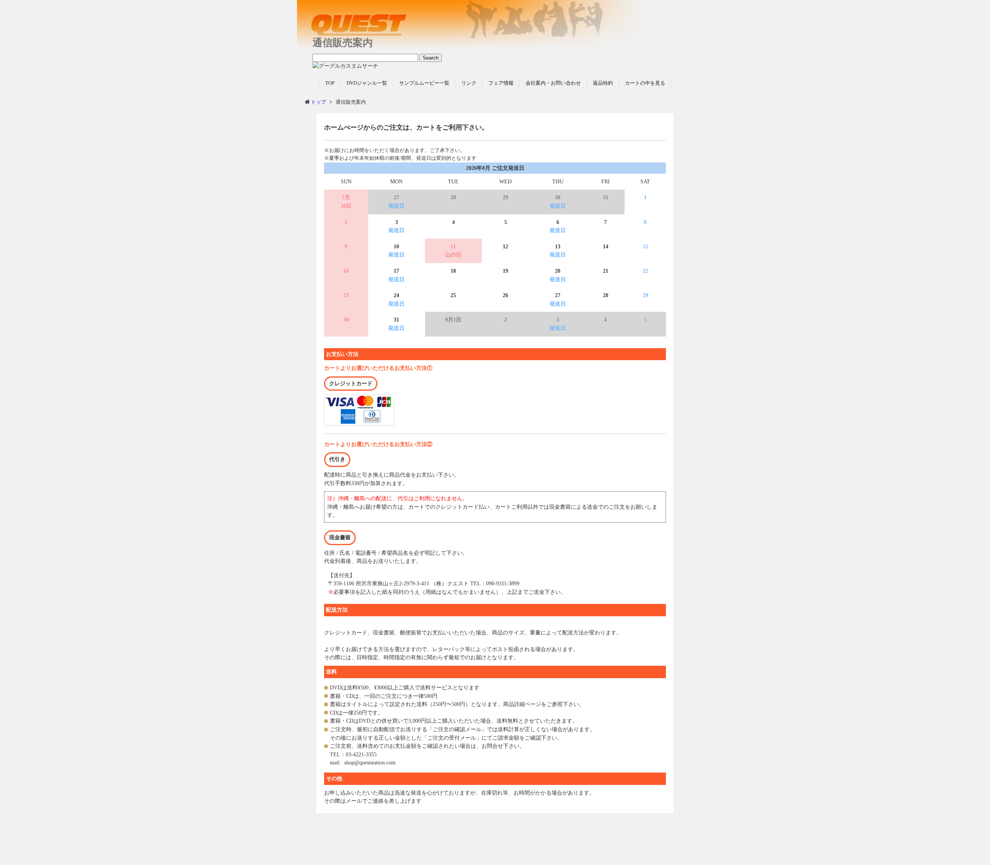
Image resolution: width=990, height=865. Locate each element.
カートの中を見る (645, 83)
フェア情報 (501, 83)
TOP (330, 83)
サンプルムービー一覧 (424, 83)
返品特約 (603, 83)
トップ (318, 102)
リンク (468, 83)
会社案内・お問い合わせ (553, 83)
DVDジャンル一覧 (366, 83)
